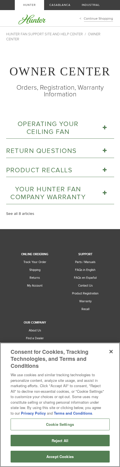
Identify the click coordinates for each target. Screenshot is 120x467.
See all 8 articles (20, 213)
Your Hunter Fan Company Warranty (48, 193)
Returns (35, 278)
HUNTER (29, 5)
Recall (85, 309)
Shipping (34, 270)
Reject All (60, 440)
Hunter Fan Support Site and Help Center (44, 34)
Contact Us (85, 285)
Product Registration (85, 293)
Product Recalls (39, 170)
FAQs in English (85, 270)
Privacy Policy (33, 413)
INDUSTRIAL (91, 5)
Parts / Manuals (85, 262)
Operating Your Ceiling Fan (48, 128)
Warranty (85, 301)
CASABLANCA (60, 5)
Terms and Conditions (73, 413)
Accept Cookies (60, 456)
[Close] (111, 351)
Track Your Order (34, 262)
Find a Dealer (35, 338)
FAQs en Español (85, 278)
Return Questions (41, 151)
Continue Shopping (98, 19)
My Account (34, 285)
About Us (35, 330)
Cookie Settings (60, 424)
